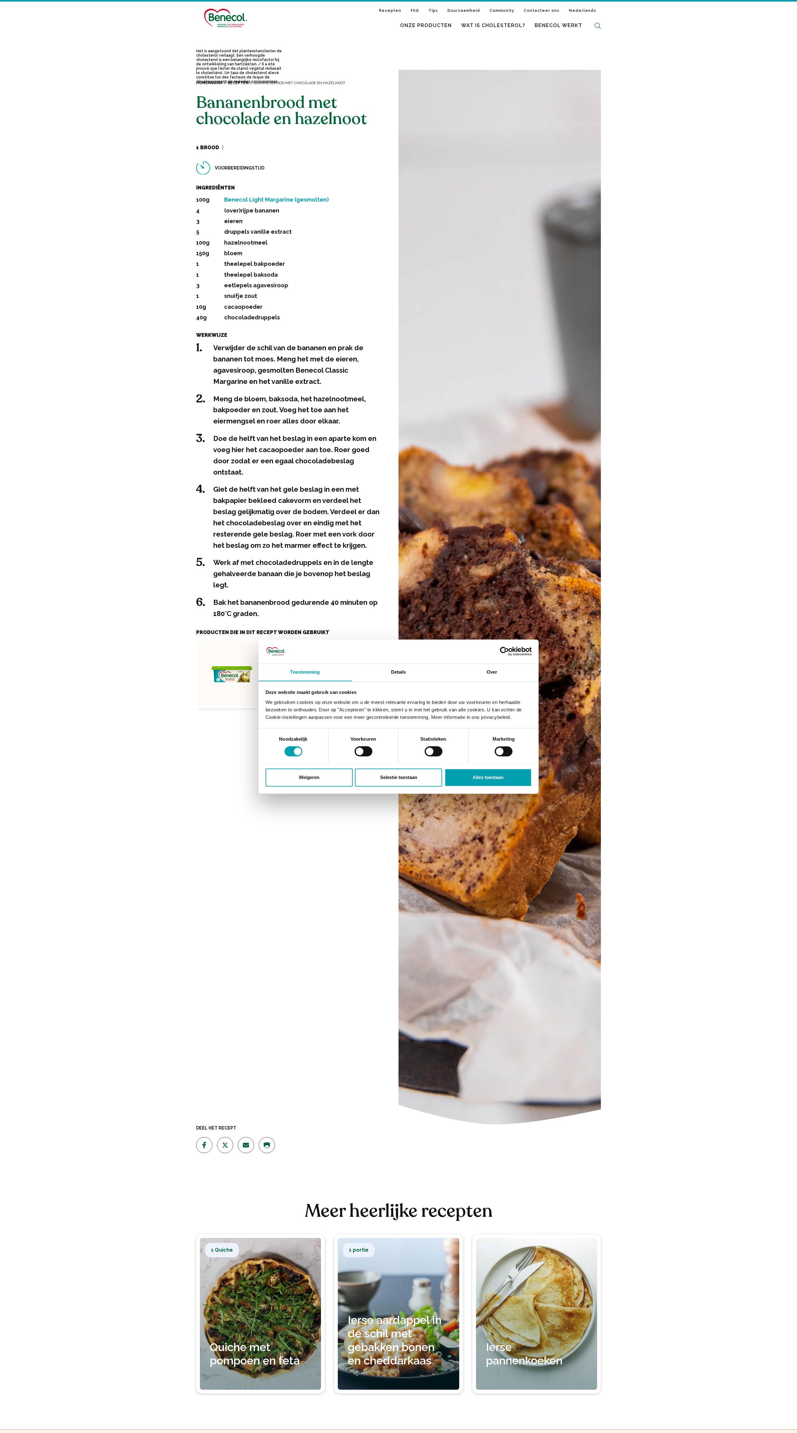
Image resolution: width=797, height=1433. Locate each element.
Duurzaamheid (463, 10)
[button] (598, 25)
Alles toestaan (488, 777)
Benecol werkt (558, 25)
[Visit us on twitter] (225, 1145)
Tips (433, 10)
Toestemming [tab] (305, 672)
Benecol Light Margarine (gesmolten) (276, 199)
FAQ (415, 10)
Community (501, 10)
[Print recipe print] (267, 1145)
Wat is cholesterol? (493, 25)
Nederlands (582, 10)
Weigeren (309, 777)
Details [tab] (398, 672)
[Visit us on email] (246, 1145)
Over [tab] (492, 672)
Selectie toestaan (398, 777)
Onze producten (426, 25)
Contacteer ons (541, 10)
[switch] (363, 751)
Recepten (390, 10)
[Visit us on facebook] (204, 1145)
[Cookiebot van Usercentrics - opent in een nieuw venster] (504, 651)
